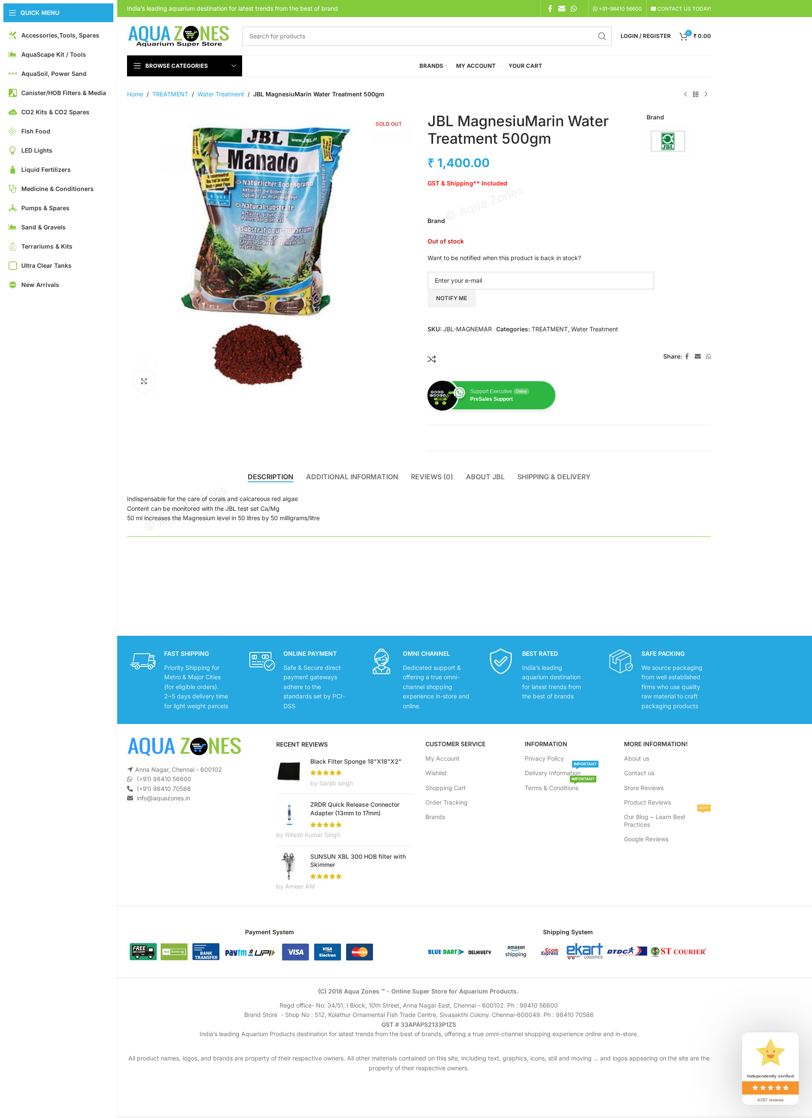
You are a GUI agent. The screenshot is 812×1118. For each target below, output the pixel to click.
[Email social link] (561, 8)
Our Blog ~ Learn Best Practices (666, 819)
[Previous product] (685, 95)
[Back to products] (696, 95)
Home (135, 94)
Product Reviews (647, 802)
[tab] (270, 477)
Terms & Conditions (560, 786)
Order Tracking (446, 802)
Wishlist (436, 772)
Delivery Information (561, 771)
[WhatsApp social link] (573, 8)
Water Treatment (220, 94)
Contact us (639, 772)
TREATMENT (170, 94)
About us (636, 758)
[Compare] (432, 359)
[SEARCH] (602, 36)
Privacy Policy (544, 758)
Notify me (451, 298)
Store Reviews (644, 787)
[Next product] (706, 95)
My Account (442, 758)
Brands (435, 816)
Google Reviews (646, 839)
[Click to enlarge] (144, 381)
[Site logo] (178, 35)
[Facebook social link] (550, 8)
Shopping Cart (445, 787)
